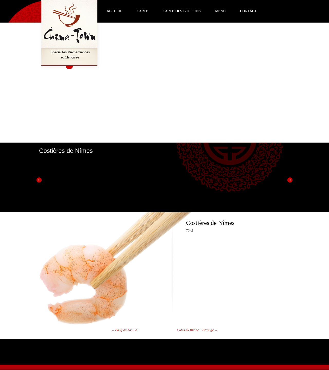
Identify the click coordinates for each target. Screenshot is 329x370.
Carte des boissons (182, 11)
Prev (39, 180)
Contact (248, 11)
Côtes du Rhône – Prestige (197, 330)
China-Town (70, 23)
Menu (220, 11)
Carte (142, 11)
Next (290, 180)
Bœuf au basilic (124, 330)
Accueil (114, 11)
